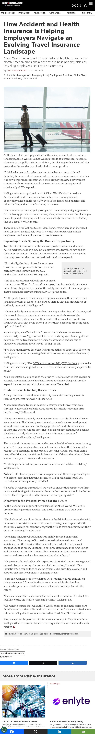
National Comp (24, 13)
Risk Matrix (71, 13)
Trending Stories (8, 13)
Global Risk (79, 75)
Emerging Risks (40, 75)
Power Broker (39, 13)
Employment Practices (61, 75)
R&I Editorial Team (17, 70)
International (30, 78)
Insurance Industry (13, 78)
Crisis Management (20, 75)
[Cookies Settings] (4, 730)
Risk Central (87, 13)
